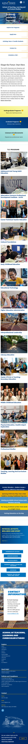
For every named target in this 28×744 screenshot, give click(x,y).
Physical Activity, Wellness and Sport (11, 530)
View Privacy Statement (7, 741)
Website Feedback (5, 672)
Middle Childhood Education (11, 402)
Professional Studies (8, 449)
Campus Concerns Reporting (7, 679)
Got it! (23, 738)
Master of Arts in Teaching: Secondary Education (10, 378)
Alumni (3, 651)
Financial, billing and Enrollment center (13, 574)
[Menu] (24, 2)
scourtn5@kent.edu (13, 613)
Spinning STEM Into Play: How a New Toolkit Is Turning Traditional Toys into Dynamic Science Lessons (14, 496)
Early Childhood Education (10, 264)
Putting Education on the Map (14, 513)
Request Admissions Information (8, 671)
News (2, 661)
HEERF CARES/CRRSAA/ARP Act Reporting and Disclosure (13, 681)
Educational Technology (9, 288)
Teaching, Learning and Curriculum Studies (13, 472)
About (2, 646)
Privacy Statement (5, 683)
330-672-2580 (4, 698)
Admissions (13, 570)
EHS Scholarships (12, 560)
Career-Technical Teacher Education (14, 220)
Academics (3, 648)
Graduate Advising (12, 556)
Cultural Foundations (8, 242)
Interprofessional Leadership (11, 332)
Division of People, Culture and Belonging (13, 565)
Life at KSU (3, 657)
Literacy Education (7, 355)
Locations (3, 659)
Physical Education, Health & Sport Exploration (13, 426)
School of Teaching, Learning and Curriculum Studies (14, 8)
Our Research (4, 662)
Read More (4, 540)
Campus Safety (4, 654)
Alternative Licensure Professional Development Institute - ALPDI (13, 196)
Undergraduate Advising (13, 551)
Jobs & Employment (5, 656)
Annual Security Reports (6, 678)
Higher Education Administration (13, 310)
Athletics (3, 652)
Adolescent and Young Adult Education (11, 172)
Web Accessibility (5, 686)
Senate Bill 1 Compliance (6, 684)
